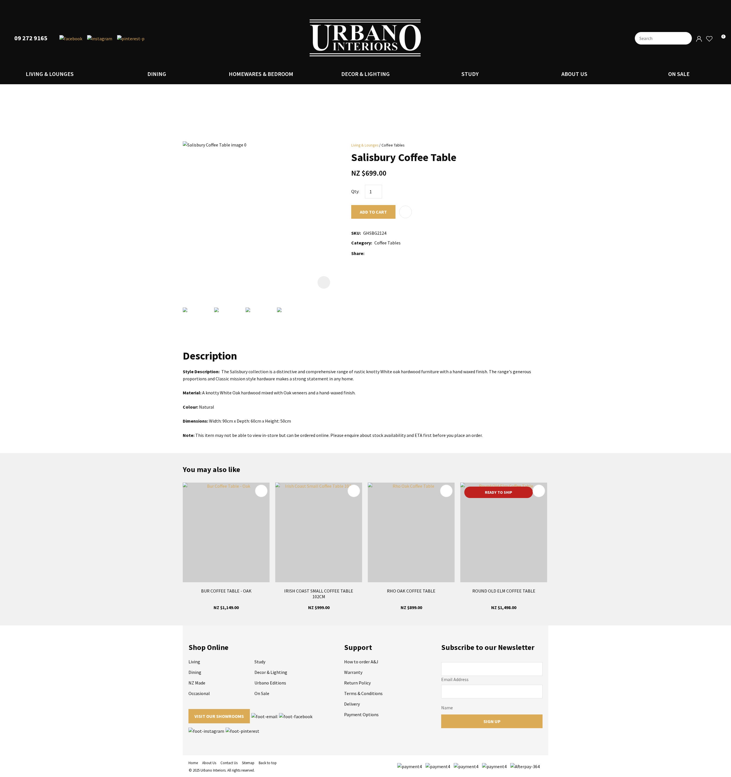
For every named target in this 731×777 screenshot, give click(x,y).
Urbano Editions (270, 683)
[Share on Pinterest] (392, 253)
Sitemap (248, 762)
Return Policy (357, 683)
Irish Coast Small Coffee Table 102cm (318, 593)
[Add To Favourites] (405, 212)
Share (357, 253)
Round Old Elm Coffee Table (503, 591)
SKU (355, 233)
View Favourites (709, 39)
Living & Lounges (50, 73)
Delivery (352, 704)
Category (361, 243)
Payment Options (361, 714)
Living (194, 661)
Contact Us (229, 762)
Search (685, 38)
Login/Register (699, 39)
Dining (156, 73)
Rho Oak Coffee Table (411, 591)
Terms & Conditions (363, 693)
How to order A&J (361, 661)
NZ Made (196, 683)
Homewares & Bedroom (261, 73)
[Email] (383, 253)
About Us (574, 73)
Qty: (355, 191)
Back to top (268, 762)
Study (470, 73)
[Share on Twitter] (375, 253)
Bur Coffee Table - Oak (226, 591)
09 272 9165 (30, 38)
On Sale (679, 73)
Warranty (353, 672)
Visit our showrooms (219, 716)
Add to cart (373, 212)
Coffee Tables (392, 145)
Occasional (199, 693)
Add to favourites (261, 491)
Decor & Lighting (365, 73)
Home (193, 762)
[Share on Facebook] (368, 253)
